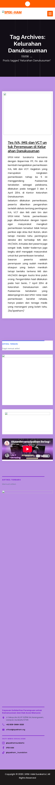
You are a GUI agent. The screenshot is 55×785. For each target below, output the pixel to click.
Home (25, 56)
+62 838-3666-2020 (15, 724)
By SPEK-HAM (18, 130)
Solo (34, 134)
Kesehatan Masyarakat (22, 134)
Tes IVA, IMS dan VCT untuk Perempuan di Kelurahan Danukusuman (27, 147)
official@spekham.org (15, 729)
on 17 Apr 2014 (18, 126)
